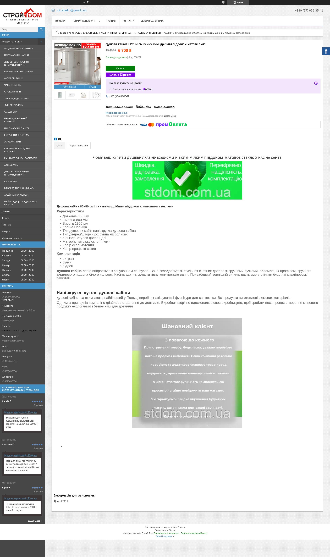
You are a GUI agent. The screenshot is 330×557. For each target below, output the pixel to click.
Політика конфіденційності (194, 533)
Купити (120, 68)
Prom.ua (181, 527)
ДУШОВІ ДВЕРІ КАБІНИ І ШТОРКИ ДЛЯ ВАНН (16, 63)
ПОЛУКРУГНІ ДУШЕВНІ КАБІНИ (154, 32)
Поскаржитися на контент (166, 533)
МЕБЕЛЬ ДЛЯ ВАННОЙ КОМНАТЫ (16, 120)
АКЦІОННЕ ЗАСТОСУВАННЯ (18, 48)
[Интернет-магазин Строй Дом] (22, 12)
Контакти (128, 20)
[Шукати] (41, 29)
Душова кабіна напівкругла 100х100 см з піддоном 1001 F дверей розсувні (21, 507)
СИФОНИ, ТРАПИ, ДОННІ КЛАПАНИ (17, 150)
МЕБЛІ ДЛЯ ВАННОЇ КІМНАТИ (19, 188)
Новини (6, 211)
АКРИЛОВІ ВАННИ (13, 78)
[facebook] (55, 139)
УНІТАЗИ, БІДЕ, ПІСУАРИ (16, 98)
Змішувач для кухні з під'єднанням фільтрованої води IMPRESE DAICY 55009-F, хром (22, 422)
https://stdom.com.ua (13, 340)
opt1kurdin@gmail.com (14, 350)
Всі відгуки (34, 520)
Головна (60, 20)
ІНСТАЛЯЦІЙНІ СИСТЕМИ (17, 134)
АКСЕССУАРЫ (11, 164)
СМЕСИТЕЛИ (10, 111)
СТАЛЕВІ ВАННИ (12, 91)
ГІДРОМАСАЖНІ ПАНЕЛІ (16, 128)
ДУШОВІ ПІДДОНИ (14, 105)
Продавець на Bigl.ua (165, 530)
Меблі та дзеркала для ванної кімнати (20, 203)
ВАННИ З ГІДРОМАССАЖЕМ (18, 71)
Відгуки (6, 231)
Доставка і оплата (12, 238)
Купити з (114, 74)
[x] (59, 139)
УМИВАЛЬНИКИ (12, 141)
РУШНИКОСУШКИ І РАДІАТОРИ (20, 158)
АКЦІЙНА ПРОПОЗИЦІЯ (16, 194)
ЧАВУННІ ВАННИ (12, 84)
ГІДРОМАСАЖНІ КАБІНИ (16, 55)
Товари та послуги (12, 41)
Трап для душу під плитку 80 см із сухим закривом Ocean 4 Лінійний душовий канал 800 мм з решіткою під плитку (22, 465)
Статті (5, 217)
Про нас (6, 224)
